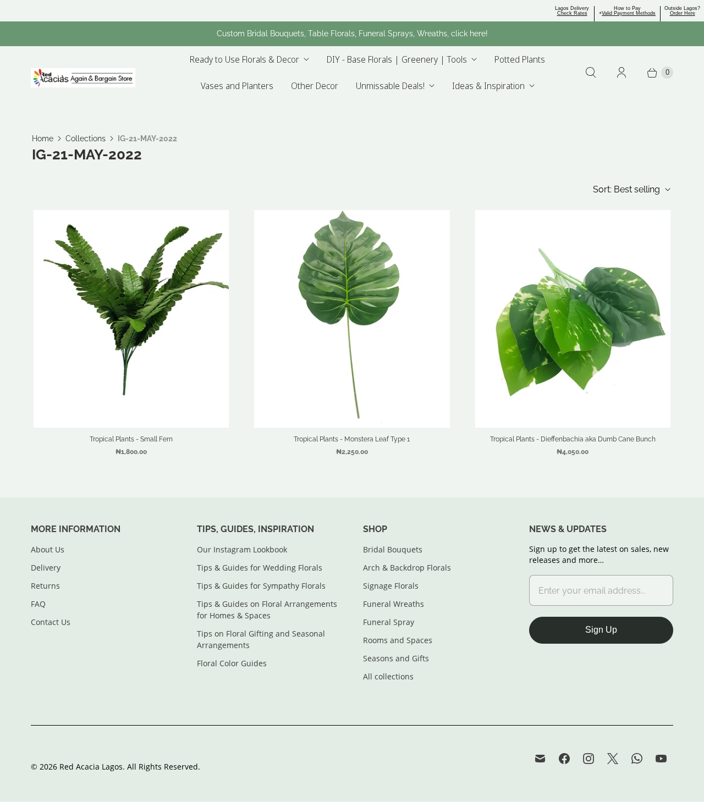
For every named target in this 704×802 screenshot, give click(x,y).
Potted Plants (519, 59)
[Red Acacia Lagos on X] (613, 758)
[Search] (590, 72)
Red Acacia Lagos (91, 766)
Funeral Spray (388, 622)
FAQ (38, 604)
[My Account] (621, 72)
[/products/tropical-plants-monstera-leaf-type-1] (352, 318)
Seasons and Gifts (396, 658)
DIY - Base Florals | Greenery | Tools (397, 59)
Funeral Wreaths (393, 604)
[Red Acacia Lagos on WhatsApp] (637, 758)
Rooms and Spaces (397, 640)
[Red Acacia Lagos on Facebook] (564, 758)
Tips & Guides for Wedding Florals (259, 567)
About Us (47, 549)
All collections (388, 676)
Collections (85, 138)
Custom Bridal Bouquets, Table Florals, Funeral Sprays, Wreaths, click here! (352, 33)
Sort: (626, 189)
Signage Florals (391, 585)
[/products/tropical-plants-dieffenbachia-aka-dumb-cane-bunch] (573, 318)
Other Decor (314, 86)
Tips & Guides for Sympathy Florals (261, 585)
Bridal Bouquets (392, 549)
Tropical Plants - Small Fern (131, 439)
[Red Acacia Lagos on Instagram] (588, 758)
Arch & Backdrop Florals (407, 567)
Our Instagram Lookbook (242, 549)
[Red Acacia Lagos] (83, 78)
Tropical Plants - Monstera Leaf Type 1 (352, 439)
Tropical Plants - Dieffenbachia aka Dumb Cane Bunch (573, 439)
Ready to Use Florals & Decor (244, 59)
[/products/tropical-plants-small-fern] (131, 318)
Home (42, 138)
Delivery (46, 567)
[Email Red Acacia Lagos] (540, 758)
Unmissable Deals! (390, 86)
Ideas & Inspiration (488, 86)
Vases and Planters (237, 86)
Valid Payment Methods (629, 13)
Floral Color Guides (232, 663)
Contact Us (50, 622)
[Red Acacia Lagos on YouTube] (661, 758)
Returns (45, 585)
